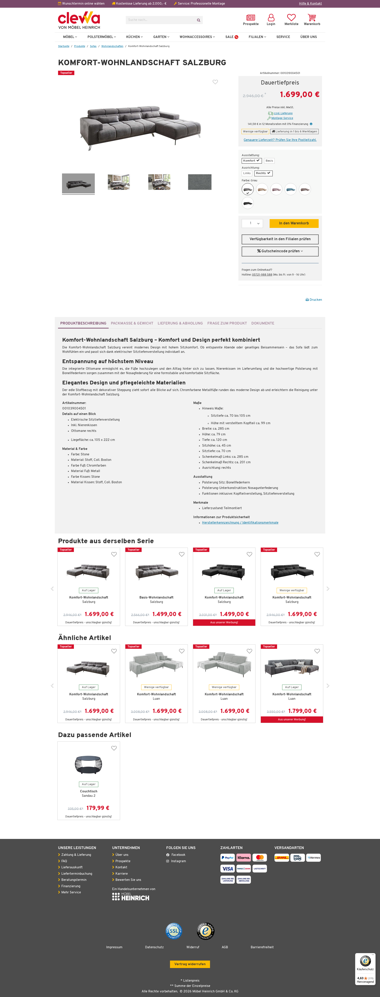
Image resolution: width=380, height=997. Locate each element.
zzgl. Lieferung (283, 113)
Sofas (93, 46)
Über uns (121, 855)
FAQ (64, 861)
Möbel (69, 37)
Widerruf (192, 947)
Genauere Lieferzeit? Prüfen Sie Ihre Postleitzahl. (280, 140)
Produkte (79, 46)
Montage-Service (282, 118)
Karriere (121, 874)
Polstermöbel (101, 37)
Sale (229, 37)
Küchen (133, 37)
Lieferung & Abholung (180, 323)
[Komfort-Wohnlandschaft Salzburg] (248, 189)
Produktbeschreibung (83, 323)
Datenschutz (154, 947)
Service (283, 37)
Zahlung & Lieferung (76, 855)
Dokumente (262, 323)
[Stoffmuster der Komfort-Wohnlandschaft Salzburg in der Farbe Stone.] (199, 184)
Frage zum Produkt (227, 323)
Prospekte (122, 861)
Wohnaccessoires (196, 37)
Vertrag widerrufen (190, 964)
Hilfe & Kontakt (310, 3)
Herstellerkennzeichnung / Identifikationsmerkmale (240, 523)
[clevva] (88, 20)
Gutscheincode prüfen (281, 251)
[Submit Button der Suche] (198, 20)
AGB (225, 947)
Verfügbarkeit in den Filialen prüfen (280, 239)
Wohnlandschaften (112, 46)
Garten (160, 37)
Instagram (178, 861)
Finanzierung (70, 886)
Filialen (256, 37)
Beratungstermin (73, 880)
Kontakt (121, 867)
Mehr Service (71, 892)
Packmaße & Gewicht (132, 323)
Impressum (114, 947)
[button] (310, 124)
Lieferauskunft (72, 867)
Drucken (315, 300)
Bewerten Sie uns (128, 880)
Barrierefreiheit (262, 947)
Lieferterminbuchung (76, 874)
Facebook (178, 855)
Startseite (63, 46)
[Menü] (373, 955)
